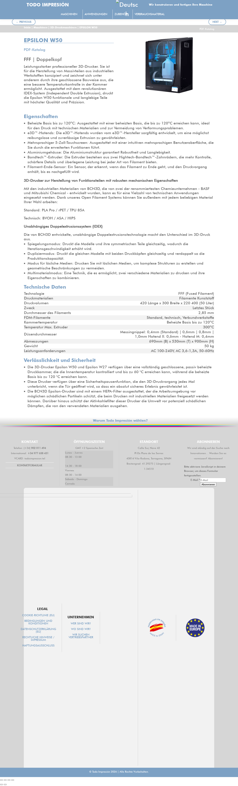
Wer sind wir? (81, 623)
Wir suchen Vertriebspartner (81, 636)
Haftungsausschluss (38, 645)
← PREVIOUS (23, 21)
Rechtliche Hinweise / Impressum (38, 639)
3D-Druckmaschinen (63, 27)
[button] (174, 14)
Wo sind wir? (81, 629)
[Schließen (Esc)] (12, 780)
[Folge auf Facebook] (97, 432)
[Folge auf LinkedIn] (119, 432)
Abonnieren (208, 484)
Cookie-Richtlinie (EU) (38, 615)
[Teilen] (8, 780)
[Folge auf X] (108, 432)
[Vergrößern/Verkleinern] (1, 780)
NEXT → (217, 21)
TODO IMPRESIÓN (48, 4)
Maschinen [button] (69, 14)
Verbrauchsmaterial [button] (150, 14)
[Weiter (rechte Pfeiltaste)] (5, 784)
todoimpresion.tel (35, 458)
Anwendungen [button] (96, 14)
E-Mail (195, 479)
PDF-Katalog (207, 28)
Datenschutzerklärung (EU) (38, 630)
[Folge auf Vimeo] (129, 432)
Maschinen (40, 27)
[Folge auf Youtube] (140, 432)
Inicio (27, 27)
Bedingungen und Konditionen (38, 622)
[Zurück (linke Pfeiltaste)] (1, 784)
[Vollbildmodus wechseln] (5, 780)
